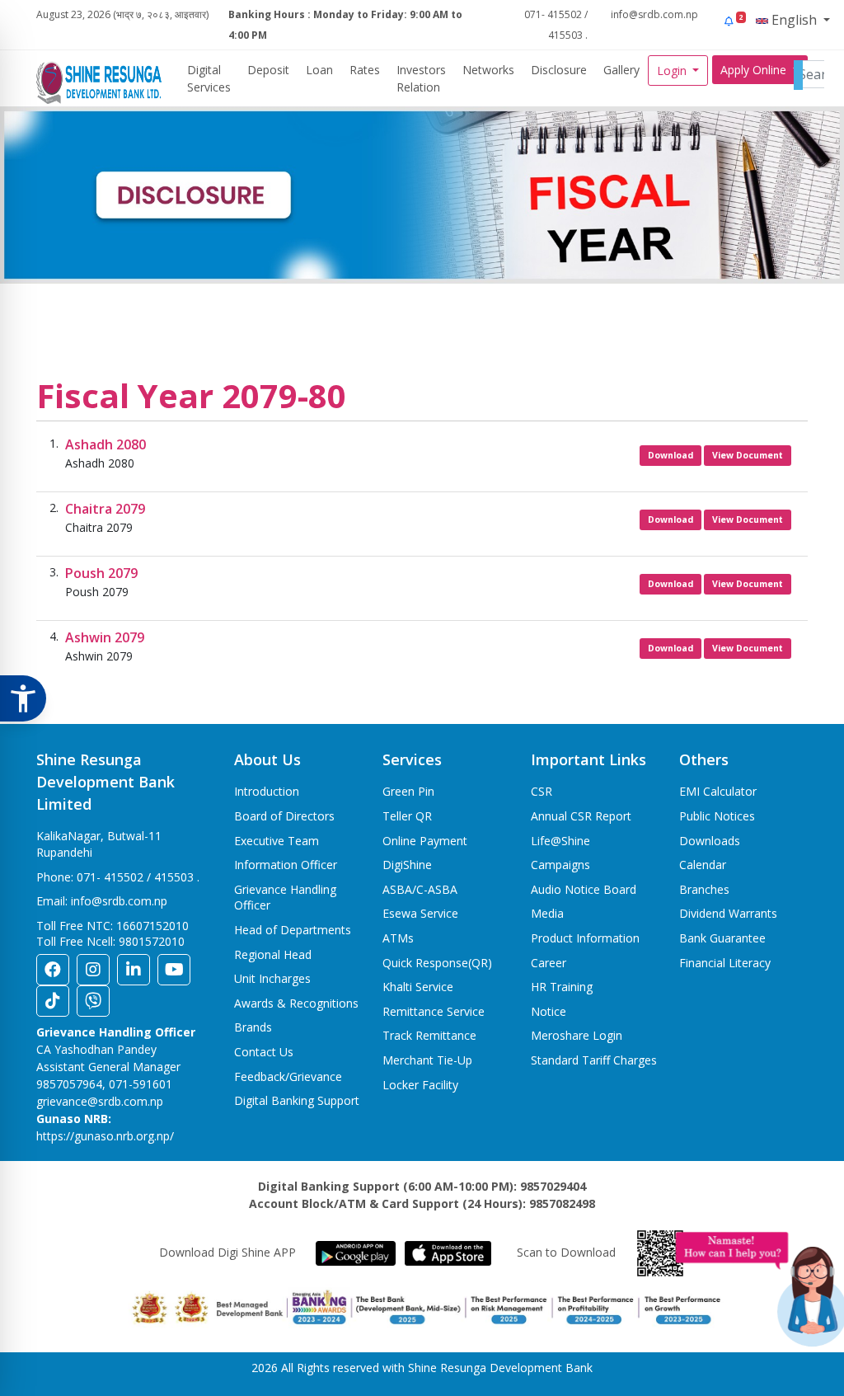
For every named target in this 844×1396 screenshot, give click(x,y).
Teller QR (407, 816)
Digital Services (209, 78)
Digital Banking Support (296, 1100)
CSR (541, 791)
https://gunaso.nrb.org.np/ (105, 1136)
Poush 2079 (101, 573)
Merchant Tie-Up (427, 1060)
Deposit (268, 70)
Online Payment (424, 840)
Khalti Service (417, 986)
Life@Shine (560, 840)
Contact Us (263, 1052)
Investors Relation (421, 78)
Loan (319, 70)
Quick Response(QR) (437, 963)
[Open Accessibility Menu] (23, 698)
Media (547, 913)
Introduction (266, 791)
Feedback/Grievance (288, 1076)
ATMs (398, 938)
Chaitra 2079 (105, 509)
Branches (704, 889)
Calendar (702, 864)
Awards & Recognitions (296, 1003)
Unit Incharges (272, 978)
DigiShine (407, 864)
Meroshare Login (576, 1035)
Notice (548, 1011)
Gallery (621, 70)
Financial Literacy (725, 963)
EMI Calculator (718, 791)
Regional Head (273, 954)
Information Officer (285, 864)
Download (670, 455)
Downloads (709, 840)
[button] (734, 21)
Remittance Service (433, 1011)
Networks (488, 70)
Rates (364, 70)
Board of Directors (284, 816)
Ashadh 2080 (105, 444)
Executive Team (276, 840)
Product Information (585, 938)
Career (548, 963)
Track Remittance (429, 1035)
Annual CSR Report (581, 816)
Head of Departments (292, 930)
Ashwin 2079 (104, 637)
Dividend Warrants (728, 913)
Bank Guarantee (722, 938)
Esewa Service (420, 913)
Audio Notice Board (583, 889)
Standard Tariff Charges (594, 1060)
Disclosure (559, 70)
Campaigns (560, 864)
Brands (253, 1027)
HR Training (562, 986)
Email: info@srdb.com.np (101, 901)
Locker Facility (420, 1085)
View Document (747, 455)
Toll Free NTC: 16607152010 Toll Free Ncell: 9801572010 (112, 934)
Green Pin (408, 791)
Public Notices (717, 816)
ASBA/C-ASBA (419, 889)
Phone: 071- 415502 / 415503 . (117, 877)
